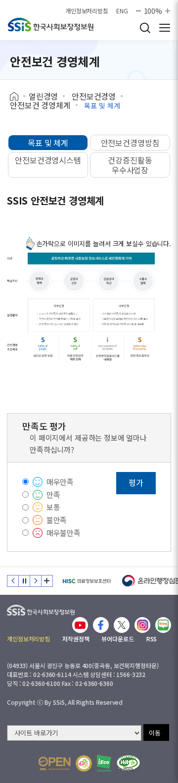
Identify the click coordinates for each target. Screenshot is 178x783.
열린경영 (43, 96)
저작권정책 (75, 638)
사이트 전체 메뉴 (164, 27)
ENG (122, 11)
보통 (53, 507)
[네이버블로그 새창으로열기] (163, 625)
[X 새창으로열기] (122, 625)
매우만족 (60, 481)
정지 (24, 581)
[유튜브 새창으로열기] (80, 625)
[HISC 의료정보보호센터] (86, 581)
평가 (136, 482)
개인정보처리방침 (86, 11)
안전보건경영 (94, 96)
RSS (151, 638)
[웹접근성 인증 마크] (128, 763)
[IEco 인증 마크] (104, 763)
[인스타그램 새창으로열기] (142, 625)
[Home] (17, 96)
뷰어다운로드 (117, 638)
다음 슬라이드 (36, 581)
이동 (155, 732)
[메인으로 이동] (41, 608)
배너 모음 (47, 581)
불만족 (56, 520)
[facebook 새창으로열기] (101, 625)
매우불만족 (63, 532)
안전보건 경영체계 (40, 105)
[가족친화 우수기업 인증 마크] (84, 763)
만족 (53, 494)
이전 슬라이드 (13, 581)
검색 (144, 27)
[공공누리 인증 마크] (54, 763)
